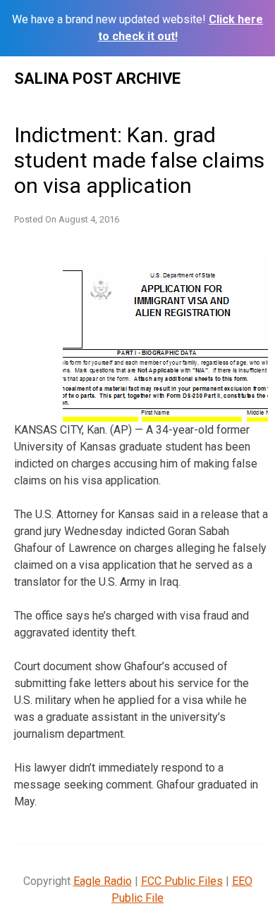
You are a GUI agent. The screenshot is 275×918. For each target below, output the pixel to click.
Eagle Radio (102, 881)
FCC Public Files (182, 881)
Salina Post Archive (97, 78)
